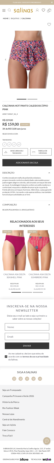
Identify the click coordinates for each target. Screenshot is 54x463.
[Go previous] (5, 60)
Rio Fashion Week (10, 408)
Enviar (27, 345)
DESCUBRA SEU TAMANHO (16, 152)
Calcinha (26, 18)
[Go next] (49, 60)
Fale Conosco (8, 430)
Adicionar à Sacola (27, 162)
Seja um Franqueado (11, 390)
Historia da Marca (10, 402)
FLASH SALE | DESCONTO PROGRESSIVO (27, 2)
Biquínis (15, 18)
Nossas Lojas (8, 414)
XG (19, 144)
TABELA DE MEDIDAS (42, 152)
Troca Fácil (7, 435)
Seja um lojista (9, 425)
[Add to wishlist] (49, 24)
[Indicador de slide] (21, 99)
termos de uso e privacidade (35, 356)
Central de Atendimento (13, 419)
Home (6, 18)
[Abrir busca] (9, 10)
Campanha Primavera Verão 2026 (18, 396)
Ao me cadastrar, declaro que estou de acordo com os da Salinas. (28, 356)
